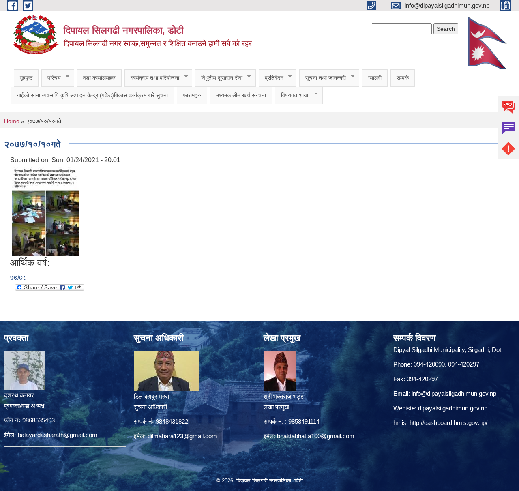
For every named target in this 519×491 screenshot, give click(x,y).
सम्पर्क (403, 78)
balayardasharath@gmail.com (57, 434)
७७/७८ (18, 277)
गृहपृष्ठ (26, 78)
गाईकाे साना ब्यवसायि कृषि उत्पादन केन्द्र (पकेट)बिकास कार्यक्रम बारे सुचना (92, 95)
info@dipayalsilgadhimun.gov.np (454, 393)
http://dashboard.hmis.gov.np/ (448, 422)
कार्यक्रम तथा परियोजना (151, 78)
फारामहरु (192, 95)
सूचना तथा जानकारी (322, 78)
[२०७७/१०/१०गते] (45, 210)
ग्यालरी (375, 78)
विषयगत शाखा (292, 95)
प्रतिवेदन (271, 78)
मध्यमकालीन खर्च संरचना (241, 95)
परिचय (51, 78)
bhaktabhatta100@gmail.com (315, 436)
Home (11, 121)
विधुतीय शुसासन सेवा (218, 78)
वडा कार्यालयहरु (99, 78)
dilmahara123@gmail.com (182, 436)
